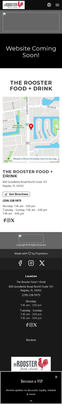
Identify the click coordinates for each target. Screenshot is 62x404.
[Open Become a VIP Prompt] (31, 401)
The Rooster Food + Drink (31, 364)
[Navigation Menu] (57, 5)
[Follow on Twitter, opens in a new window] (13, 220)
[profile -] (49, 5)
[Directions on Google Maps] (31, 129)
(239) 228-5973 (31, 295)
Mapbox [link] (19, 158)
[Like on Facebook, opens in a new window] (5, 220)
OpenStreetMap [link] (32, 158)
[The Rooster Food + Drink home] (17, 5)
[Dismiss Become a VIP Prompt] (56, 377)
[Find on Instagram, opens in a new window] (9, 220)
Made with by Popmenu (25, 253)
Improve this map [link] (48, 158)
